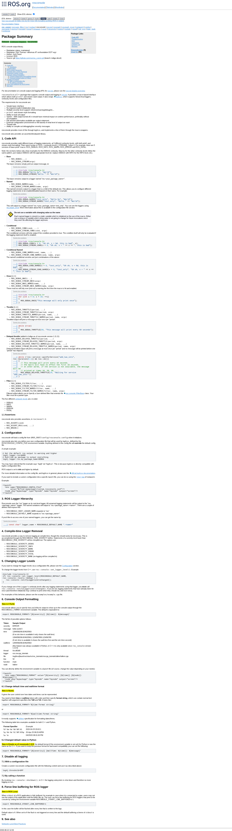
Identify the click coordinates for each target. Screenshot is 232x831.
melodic (5, 14)
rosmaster (6, 29)
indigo (43, 19)
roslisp (87, 27)
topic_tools (91, 29)
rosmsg (14, 29)
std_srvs (82, 29)
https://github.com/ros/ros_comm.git (29, 58)
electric (16, 19)
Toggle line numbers (19, 167)
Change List (76, 45)
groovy (30, 19)
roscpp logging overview (75, 91)
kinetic (55, 19)
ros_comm (6, 27)
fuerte (23, 19)
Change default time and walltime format (23, 76)
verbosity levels (21, 399)
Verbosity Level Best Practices (14, 824)
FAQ (73, 41)
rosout (29, 29)
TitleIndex (50, 7)
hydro (37, 19)
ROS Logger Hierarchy (14, 70)
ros (27, 27)
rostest (60, 29)
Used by (74, 52)
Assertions (13, 67)
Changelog (75, 43)
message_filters (18, 27)
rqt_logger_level (13, 208)
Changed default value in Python (20, 78)
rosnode (22, 29)
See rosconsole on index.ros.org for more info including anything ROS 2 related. (33, 21)
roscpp (49, 27)
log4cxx (59, 97)
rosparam (37, 29)
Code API (75, 37)
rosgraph (57, 27)
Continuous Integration (18, 42)
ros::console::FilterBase (75, 393)
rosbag (32, 27)
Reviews (75, 46)
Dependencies (77, 50)
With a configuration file (17, 81)
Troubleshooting (77, 39)
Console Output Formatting (15, 75)
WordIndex (59, 7)
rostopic (68, 29)
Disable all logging (13, 79)
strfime (21, 719)
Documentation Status (10, 24)
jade (49, 19)
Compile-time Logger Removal (17, 71)
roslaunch (80, 27)
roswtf (74, 29)
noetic (13, 14)
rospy (44, 29)
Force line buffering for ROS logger (18, 84)
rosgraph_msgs (68, 27)
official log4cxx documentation (83, 473)
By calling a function (16, 82)
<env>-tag (80, 477)
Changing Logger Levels (15, 73)
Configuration (11, 68)
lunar (62, 19)
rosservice (52, 29)
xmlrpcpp (6, 31)
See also (10, 86)
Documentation (39, 7)
